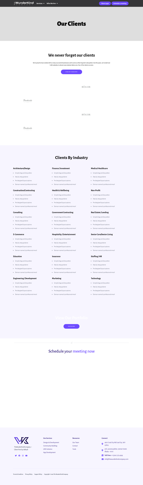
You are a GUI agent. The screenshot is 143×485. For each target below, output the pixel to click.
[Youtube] (26, 455)
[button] (41, 3)
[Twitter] (16, 455)
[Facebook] (19, 455)
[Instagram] (23, 455)
